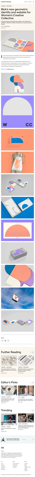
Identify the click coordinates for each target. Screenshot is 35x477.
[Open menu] (33, 1)
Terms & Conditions (16, 463)
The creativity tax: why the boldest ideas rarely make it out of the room (25, 400)
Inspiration (3, 367)
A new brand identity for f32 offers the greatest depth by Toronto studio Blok (9, 370)
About (2, 463)
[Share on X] (2, 341)
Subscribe (26, 1)
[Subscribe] (33, 439)
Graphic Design (9, 367)
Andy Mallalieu (7, 26)
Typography (8, 426)
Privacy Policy (15, 464)
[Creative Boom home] (6, 1)
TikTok (25, 464)
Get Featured (3, 467)
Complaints (14, 467)
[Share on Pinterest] (5, 341)
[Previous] (30, 352)
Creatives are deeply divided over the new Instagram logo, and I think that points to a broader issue (26, 426)
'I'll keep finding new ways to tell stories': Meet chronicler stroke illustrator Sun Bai (7, 400)
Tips (19, 397)
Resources (3, 426)
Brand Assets (3, 469)
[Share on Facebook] (8, 341)
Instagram (26, 463)
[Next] (33, 352)
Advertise (2, 468)
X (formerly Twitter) (27, 467)
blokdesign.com (10, 69)
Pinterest (25, 470)
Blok (14, 21)
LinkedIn (25, 468)
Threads (25, 469)
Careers (22, 397)
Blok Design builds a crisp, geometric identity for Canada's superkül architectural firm (25, 370)
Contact (2, 464)
